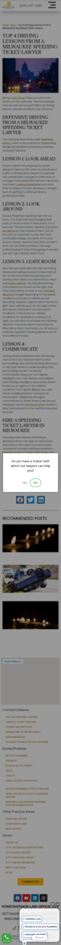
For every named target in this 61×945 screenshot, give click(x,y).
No (25, 482)
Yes (35, 482)
